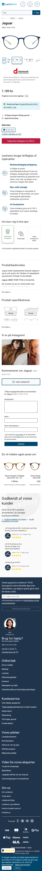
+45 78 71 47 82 (8, 649)
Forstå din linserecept (10, 766)
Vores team (6, 796)
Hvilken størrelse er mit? (11, 134)
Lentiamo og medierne (11, 804)
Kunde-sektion (7, 723)
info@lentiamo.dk (9, 652)
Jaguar (20, 18)
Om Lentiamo (7, 792)
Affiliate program (8, 749)
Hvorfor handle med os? (11, 808)
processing (19, 434)
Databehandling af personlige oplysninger (18, 689)
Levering (5, 673)
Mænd (12, 18)
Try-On (8, 60)
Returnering (6, 715)
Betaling (5, 669)
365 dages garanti (9, 719)
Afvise (17, 868)
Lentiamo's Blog (8, 800)
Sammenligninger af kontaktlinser (15, 778)
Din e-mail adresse (11, 426)
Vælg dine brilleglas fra (21, 141)
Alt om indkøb (7, 665)
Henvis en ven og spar (10, 745)
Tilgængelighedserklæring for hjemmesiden (19, 707)
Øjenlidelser (6, 770)
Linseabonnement (9, 736)
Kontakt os (6, 812)
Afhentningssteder (9, 677)
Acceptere (6, 868)
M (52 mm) (10, 130)
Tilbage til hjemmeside (18, 847)
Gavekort (5, 681)
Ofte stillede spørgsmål (11, 702)
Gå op (29, 847)
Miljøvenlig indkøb (9, 753)
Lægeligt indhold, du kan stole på (15, 774)
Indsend (21, 444)
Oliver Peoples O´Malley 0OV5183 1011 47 (14, 477)
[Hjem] (3, 18)
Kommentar (9, 399)
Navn (6, 416)
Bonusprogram (8, 740)
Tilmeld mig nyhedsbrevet (21, 609)
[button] (17, 60)
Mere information (22, 864)
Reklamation (7, 711)
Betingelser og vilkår (10, 685)
